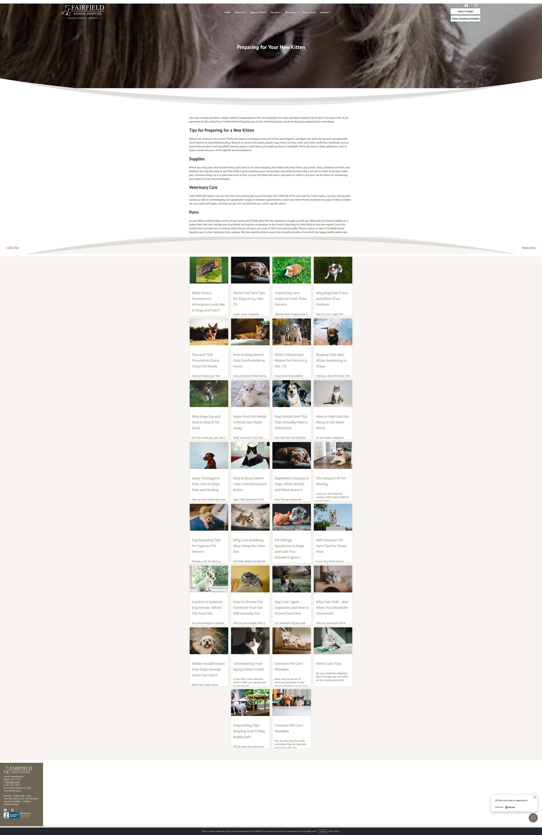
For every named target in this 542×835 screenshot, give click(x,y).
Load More (271, 757)
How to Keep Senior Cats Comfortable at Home (249, 360)
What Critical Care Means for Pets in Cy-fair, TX (291, 360)
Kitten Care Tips (328, 664)
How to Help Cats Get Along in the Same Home (332, 422)
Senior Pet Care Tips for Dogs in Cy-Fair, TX (249, 299)
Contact (324, 12)
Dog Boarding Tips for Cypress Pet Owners (206, 546)
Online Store (309, 12)
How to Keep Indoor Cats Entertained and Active (250, 484)
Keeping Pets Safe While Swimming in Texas (331, 360)
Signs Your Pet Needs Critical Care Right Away (249, 422)
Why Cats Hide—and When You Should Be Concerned (332, 608)
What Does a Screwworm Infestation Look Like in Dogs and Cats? (208, 301)
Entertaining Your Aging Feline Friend (248, 667)
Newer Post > (529, 247)
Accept (323, 831)
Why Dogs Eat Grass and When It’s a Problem (332, 299)
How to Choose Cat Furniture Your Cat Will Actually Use (248, 608)
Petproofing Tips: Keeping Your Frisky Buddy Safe (249, 731)
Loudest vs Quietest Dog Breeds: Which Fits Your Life (207, 608)
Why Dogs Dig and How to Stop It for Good (206, 422)
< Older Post (12, 247)
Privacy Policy (334, 831)
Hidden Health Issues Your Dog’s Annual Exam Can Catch (208, 669)
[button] (533, 817)
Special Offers (258, 12)
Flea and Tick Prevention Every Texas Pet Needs (205, 360)
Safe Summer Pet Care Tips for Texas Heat (331, 546)
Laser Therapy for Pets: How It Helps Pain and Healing (206, 484)
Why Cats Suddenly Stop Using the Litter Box (249, 546)
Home (227, 12)
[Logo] (83, 14)
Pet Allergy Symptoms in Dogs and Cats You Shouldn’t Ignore (289, 549)
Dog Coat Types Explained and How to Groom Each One (292, 608)
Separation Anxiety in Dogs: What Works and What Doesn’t (292, 484)
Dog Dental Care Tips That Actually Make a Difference (291, 422)
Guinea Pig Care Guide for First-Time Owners (291, 299)
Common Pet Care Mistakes (289, 667)
